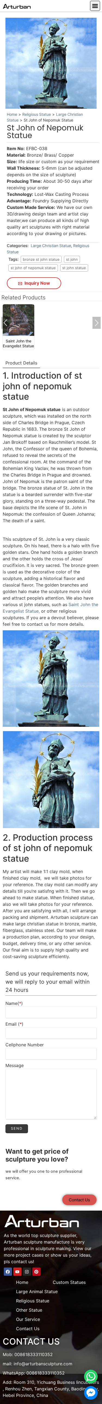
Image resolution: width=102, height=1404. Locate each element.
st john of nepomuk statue (33, 268)
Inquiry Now (36, 283)
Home (12, 114)
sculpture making (53, 1248)
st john (72, 259)
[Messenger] (91, 1393)
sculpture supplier (58, 1235)
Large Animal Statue (37, 1291)
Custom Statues (69, 1282)
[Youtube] (17, 1272)
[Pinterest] (36, 1272)
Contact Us (27, 1328)
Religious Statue (36, 114)
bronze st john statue (41, 259)
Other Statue (29, 1310)
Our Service (28, 1319)
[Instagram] (27, 1272)
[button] (95, 6)
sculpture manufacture (46, 1242)
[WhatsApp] (91, 1376)
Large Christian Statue (51, 245)
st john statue (74, 268)
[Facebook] (8, 1272)
